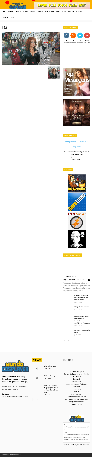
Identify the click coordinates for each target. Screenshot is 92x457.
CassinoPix (76, 389)
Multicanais (76, 381)
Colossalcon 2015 (50, 366)
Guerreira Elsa (69, 276)
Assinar (87, 33)
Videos (33, 12)
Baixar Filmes (77, 404)
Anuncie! (5, 17)
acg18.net (76, 147)
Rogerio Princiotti (69, 279)
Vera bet (76, 386)
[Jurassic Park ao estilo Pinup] (68, 332)
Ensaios (18, 12)
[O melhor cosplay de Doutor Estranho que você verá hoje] (68, 297)
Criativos (40, 12)
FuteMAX (76, 379)
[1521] (31, 64)
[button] (87, 15)
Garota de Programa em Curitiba (76, 374)
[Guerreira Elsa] (76, 267)
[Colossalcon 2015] (37, 368)
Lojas (64, 12)
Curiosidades (49, 12)
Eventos (10, 12)
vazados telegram (77, 371)
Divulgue (71, 12)
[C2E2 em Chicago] (37, 378)
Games (58, 12)
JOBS (12, 17)
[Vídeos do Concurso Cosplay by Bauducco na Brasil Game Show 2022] (37, 388)
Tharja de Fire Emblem (81, 307)
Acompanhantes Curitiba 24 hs (76, 142)
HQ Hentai (77, 376)
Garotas (25, 12)
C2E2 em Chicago (50, 376)
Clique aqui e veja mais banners (76, 444)
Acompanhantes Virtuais (76, 397)
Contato (79, 12)
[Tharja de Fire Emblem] (68, 309)
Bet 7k (76, 391)
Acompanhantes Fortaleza (76, 384)
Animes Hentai (76, 394)
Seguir (66, 33)
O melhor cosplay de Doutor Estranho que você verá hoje (81, 298)
